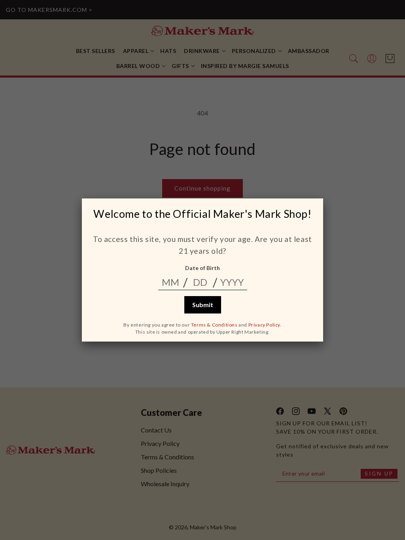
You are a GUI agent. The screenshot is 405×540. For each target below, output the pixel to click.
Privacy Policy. (265, 325)
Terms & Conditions (214, 325)
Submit (202, 304)
